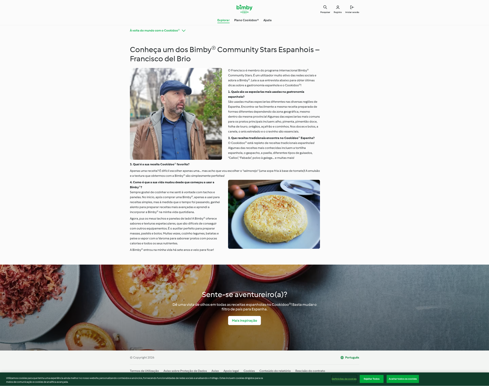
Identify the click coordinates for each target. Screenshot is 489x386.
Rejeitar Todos (372, 378)
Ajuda (267, 20)
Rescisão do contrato (310, 371)
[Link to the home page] (245, 9)
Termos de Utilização (144, 371)
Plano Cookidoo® (246, 20)
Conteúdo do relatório (275, 371)
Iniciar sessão (352, 12)
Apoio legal (231, 371)
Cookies (249, 371)
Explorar (223, 20)
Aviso (215, 371)
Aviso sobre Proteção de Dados (185, 371)
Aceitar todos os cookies (403, 378)
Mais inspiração (244, 320)
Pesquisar (325, 12)
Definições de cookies (344, 378)
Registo (338, 12)
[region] (244, 379)
